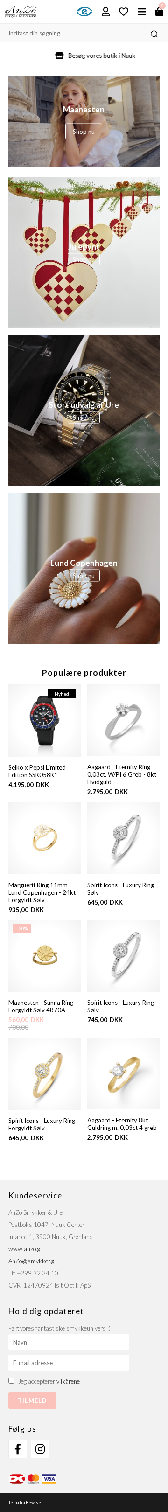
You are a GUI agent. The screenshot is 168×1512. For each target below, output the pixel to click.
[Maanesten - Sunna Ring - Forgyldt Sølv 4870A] (44, 989)
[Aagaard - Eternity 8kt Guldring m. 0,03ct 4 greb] (123, 1074)
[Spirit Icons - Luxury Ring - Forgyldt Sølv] (44, 1074)
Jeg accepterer (49, 1381)
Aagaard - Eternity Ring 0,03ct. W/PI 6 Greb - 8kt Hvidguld (121, 774)
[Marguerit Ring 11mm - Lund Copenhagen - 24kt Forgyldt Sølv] (44, 838)
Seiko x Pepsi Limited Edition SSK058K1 (37, 771)
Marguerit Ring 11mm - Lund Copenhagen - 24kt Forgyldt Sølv (42, 892)
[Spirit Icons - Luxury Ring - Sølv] (123, 838)
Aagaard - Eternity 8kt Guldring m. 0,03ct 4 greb (122, 1123)
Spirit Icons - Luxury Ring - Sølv (122, 888)
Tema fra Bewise (24, 1502)
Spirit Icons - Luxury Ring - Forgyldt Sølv (43, 1124)
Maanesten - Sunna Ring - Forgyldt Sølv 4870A (42, 1006)
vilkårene (68, 1381)
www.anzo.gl (25, 1249)
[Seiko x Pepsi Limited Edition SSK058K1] (44, 720)
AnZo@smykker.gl (32, 1261)
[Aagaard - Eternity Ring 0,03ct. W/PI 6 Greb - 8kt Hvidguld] (123, 720)
